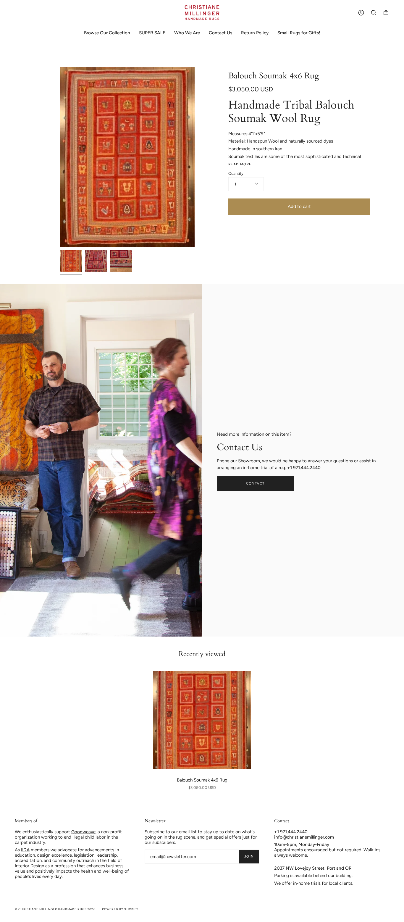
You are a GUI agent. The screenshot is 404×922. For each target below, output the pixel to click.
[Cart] (386, 12)
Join (249, 856)
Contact (255, 483)
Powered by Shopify (120, 909)
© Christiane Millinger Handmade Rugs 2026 (55, 909)
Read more (239, 164)
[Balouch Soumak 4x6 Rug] (202, 720)
